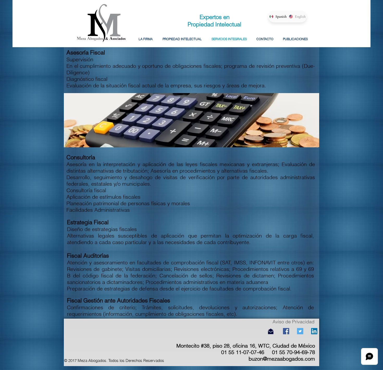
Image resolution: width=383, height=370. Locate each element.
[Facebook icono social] (286, 331)
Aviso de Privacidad (293, 322)
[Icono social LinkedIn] (314, 331)
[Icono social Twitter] (300, 331)
